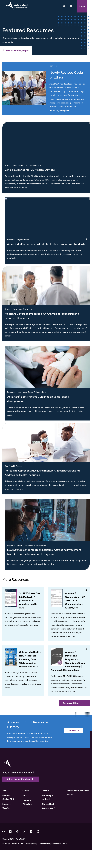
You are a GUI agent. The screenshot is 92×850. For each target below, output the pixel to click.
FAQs (25, 795)
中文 (65, 843)
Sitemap (6, 843)
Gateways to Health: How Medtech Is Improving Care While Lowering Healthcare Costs (30, 659)
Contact (26, 790)
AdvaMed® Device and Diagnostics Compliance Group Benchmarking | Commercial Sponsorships (68, 661)
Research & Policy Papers (17, 50)
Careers (45, 790)
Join (4, 790)
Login (82, 6)
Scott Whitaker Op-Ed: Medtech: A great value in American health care (29, 600)
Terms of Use (17, 843)
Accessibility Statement (50, 843)
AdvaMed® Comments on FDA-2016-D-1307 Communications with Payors (75, 600)
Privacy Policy (31, 843)
